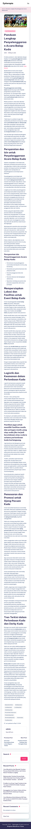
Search (6, 754)
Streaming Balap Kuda (9, 717)
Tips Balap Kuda (8, 720)
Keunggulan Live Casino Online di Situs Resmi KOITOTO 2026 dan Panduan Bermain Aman (14, 792)
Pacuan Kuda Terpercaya (10, 712)
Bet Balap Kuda (18, 704)
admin (8, 729)
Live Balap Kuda (17, 707)
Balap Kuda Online (9, 704)
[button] (9, 732)
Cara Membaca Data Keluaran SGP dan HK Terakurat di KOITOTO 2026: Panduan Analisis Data (15, 798)
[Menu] (28, 3)
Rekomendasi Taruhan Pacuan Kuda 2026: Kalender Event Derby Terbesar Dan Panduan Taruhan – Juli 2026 (14, 778)
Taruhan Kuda (20, 717)
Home (3, 8)
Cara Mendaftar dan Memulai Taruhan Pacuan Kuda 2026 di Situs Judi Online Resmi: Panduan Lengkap (14, 771)
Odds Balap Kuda (8, 710)
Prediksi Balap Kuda (9, 715)
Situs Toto (6, 816)
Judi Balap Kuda (10, 31)
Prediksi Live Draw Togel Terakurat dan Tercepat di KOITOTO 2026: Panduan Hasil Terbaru (15, 785)
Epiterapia (8, 3)
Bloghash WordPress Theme (15, 826)
